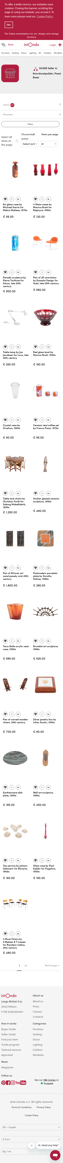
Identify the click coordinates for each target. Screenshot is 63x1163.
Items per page (50, 136)
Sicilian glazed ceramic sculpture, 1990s (46, 500)
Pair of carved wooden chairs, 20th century (15, 721)
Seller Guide (8, 1034)
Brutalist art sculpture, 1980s (45, 647)
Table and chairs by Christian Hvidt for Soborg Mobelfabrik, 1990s (14, 503)
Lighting (32, 53)
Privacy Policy (44, 1107)
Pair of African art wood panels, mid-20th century (15, 576)
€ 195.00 (9, 805)
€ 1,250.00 (10, 512)
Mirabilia (58, 53)
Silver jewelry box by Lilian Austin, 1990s (44, 721)
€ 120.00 (39, 216)
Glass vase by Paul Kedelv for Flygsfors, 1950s (44, 868)
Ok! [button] (9, 25)
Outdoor (47, 53)
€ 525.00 (39, 658)
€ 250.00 (9, 364)
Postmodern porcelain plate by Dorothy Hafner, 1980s (45, 576)
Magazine (7, 1067)
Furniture (5, 53)
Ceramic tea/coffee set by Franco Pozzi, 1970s (46, 426)
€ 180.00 (39, 364)
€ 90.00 (8, 437)
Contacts (38, 1016)
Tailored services (11, 1049)
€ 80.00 (38, 731)
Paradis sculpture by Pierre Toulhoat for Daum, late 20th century (14, 282)
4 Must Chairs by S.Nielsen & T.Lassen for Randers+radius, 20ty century (14, 943)
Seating (15, 53)
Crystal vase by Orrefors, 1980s (11, 426)
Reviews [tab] (8, 114)
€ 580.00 (39, 290)
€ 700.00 (9, 731)
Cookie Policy (31, 1115)
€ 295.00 (39, 585)
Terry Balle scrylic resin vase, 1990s (16, 647)
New (10, 44)
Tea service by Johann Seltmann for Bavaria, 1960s (15, 868)
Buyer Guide (8, 1029)
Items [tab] (8, 104)
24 (25, 965)
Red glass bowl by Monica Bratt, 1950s (44, 353)
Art (40, 53)
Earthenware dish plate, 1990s (13, 794)
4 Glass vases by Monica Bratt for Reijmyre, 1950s (42, 207)
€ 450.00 (39, 805)
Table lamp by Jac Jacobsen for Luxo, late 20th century (15, 355)
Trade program (10, 1044)
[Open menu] (3, 44)
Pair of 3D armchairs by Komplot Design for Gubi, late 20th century (46, 280)
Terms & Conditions (21, 1107)
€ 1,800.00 (10, 585)
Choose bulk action (28, 136)
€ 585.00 (9, 658)
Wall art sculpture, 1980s (43, 794)
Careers (37, 1011)
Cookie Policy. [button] (45, 16)
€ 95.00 (8, 216)
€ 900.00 (9, 291)
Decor (24, 53)
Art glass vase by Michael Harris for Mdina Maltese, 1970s (15, 207)
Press (36, 1006)
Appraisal (7, 1055)
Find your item (9, 1039)
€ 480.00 (39, 511)
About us (38, 1001)
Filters (30, 124)
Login (53, 44)
